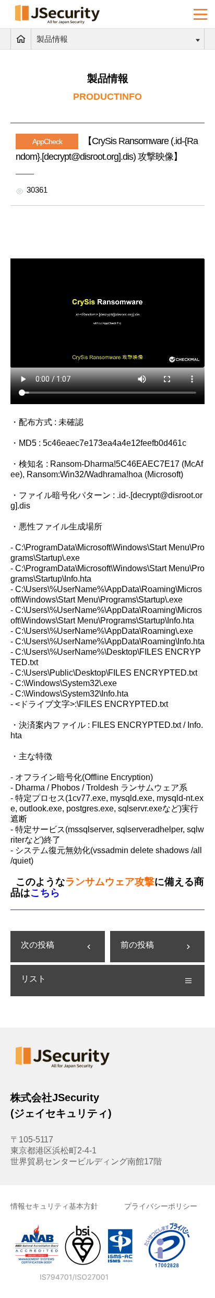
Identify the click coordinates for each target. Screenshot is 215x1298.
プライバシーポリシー (160, 1206)
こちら (45, 892)
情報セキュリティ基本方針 (54, 1206)
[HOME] (21, 39)
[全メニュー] (200, 14)
